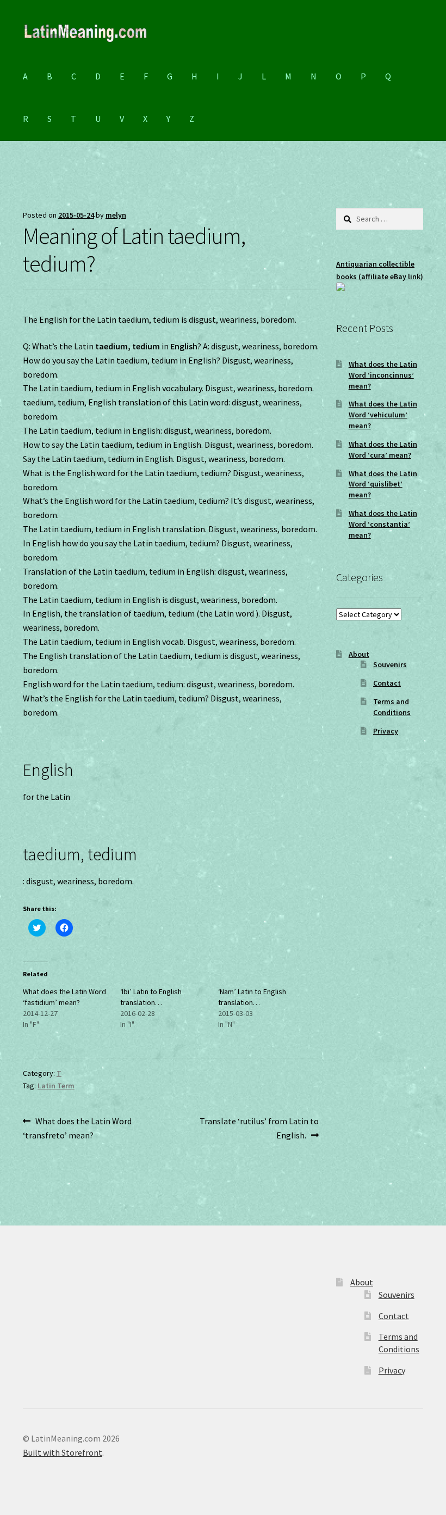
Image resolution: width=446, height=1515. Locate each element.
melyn (116, 215)
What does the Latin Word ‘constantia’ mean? (383, 524)
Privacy (385, 731)
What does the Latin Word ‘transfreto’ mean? (77, 1128)
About (359, 654)
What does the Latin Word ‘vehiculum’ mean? (383, 414)
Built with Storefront (62, 1452)
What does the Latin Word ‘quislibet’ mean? (383, 484)
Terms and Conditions (392, 707)
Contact (387, 683)
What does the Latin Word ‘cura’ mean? (383, 449)
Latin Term (56, 1086)
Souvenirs (390, 664)
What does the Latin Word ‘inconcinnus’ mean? (383, 375)
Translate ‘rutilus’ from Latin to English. (259, 1128)
